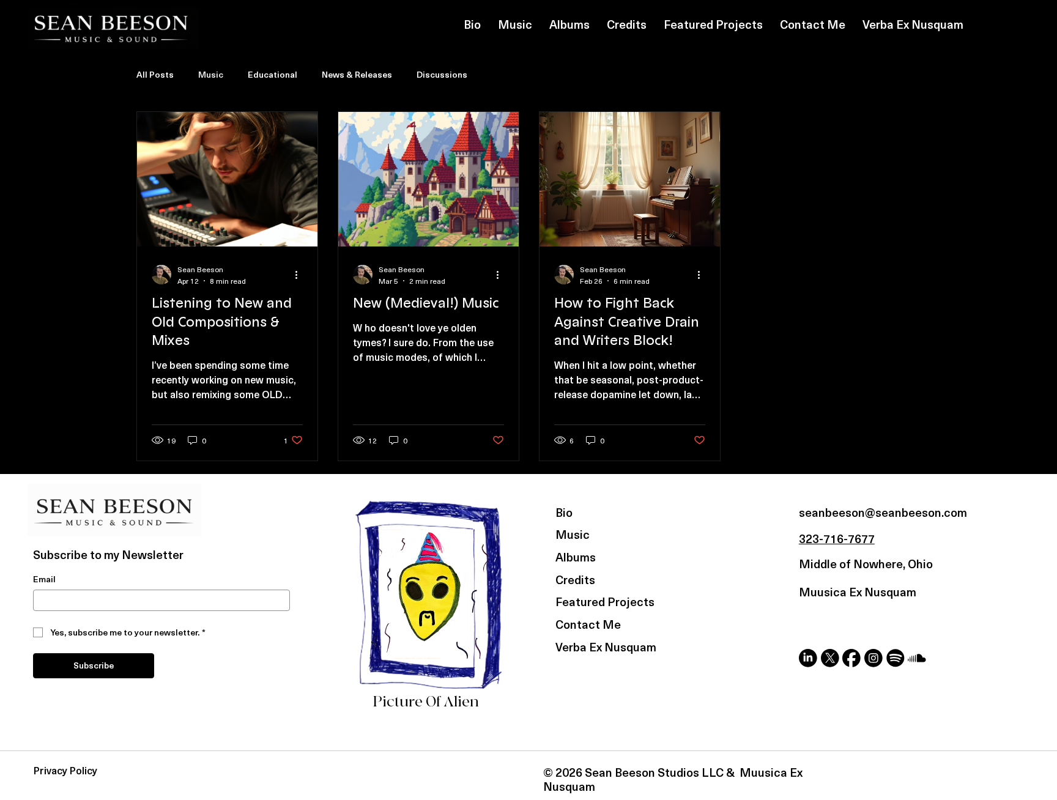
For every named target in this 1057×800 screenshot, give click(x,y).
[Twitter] (830, 658)
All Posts (155, 75)
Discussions (442, 75)
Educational (272, 75)
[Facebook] (851, 658)
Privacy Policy (65, 770)
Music (210, 75)
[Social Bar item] (895, 658)
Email (44, 579)
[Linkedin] (808, 658)
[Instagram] (873, 658)
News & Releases (357, 75)
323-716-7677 (837, 538)
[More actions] (301, 274)
